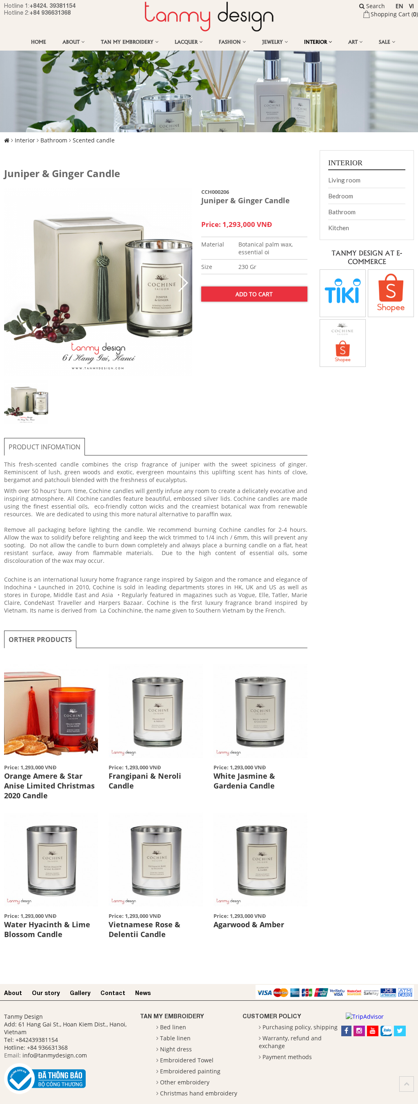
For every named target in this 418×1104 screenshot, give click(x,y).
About (71, 41)
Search (375, 6)
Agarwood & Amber (248, 924)
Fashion (230, 41)
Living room (344, 180)
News (143, 992)
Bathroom (53, 140)
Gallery (80, 992)
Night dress (176, 1049)
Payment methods (287, 1057)
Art (353, 41)
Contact (112, 992)
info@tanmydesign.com (54, 1055)
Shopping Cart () (394, 14)
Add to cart (254, 294)
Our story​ (46, 992)
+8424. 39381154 (52, 5)
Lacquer (187, 41)
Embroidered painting (190, 1071)
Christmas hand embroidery (198, 1093)
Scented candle (94, 140)
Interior (316, 41)
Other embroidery (184, 1082)
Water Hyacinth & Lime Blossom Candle (47, 929)
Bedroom (340, 196)
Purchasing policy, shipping (300, 1027)
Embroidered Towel (186, 1060)
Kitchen (338, 227)
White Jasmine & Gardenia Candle (244, 781)
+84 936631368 (50, 12)
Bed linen (173, 1027)
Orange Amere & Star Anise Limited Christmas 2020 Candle (49, 785)
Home (38, 41)
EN (399, 6)
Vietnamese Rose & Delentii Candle (144, 929)
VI (411, 6)
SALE (385, 41)
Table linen (175, 1038)
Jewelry (273, 41)
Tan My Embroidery (128, 41)
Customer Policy (271, 1016)
